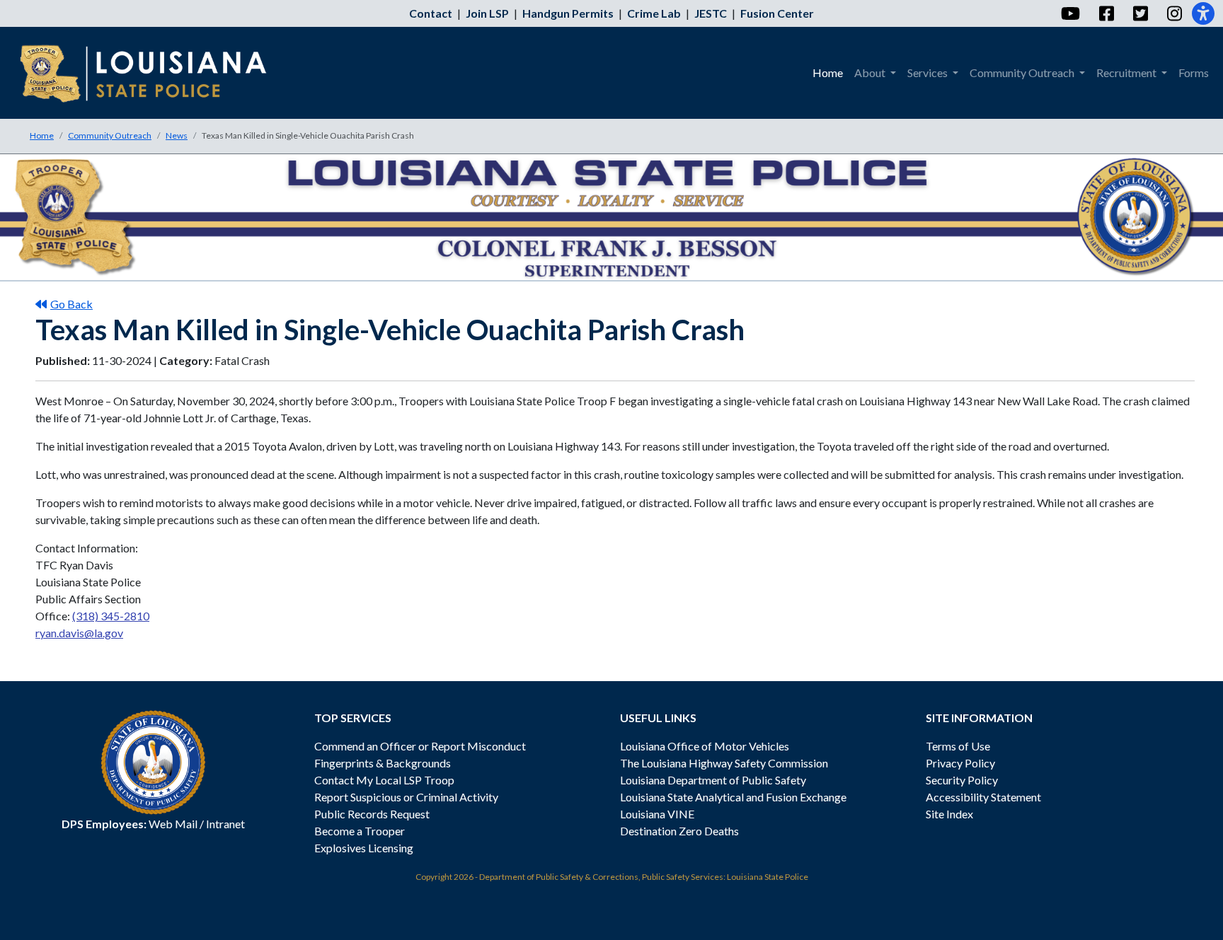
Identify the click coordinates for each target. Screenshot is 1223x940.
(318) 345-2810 (110, 615)
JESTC (710, 13)
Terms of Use (958, 746)
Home (42, 135)
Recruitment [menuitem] (1127, 72)
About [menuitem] (871, 72)
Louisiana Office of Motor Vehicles (704, 746)
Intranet (225, 823)
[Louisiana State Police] (153, 73)
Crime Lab (654, 13)
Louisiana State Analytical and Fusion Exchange (733, 796)
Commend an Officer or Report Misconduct (420, 746)
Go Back (71, 304)
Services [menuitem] (928, 72)
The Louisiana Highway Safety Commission (724, 763)
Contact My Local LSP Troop (384, 780)
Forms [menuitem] (1193, 72)
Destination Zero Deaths (679, 830)
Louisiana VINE (657, 813)
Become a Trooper (359, 830)
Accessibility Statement (983, 796)
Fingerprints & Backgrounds (382, 763)
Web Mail (173, 823)
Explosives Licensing (363, 847)
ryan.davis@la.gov (79, 632)
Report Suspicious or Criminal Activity (406, 796)
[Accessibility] (1203, 13)
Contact (430, 13)
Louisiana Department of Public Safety (713, 780)
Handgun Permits (568, 13)
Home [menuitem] (828, 72)
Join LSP (487, 13)
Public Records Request (372, 813)
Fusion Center (777, 13)
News (177, 135)
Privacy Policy (960, 763)
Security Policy (962, 780)
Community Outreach (109, 135)
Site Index (949, 813)
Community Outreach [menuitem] (1023, 72)
